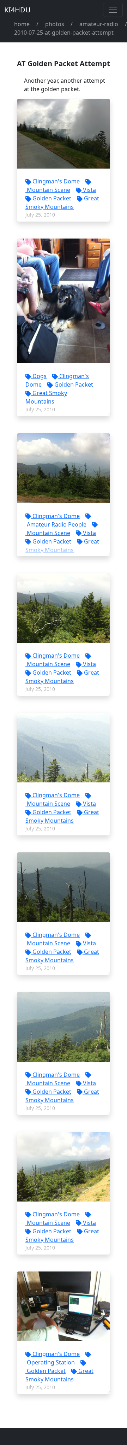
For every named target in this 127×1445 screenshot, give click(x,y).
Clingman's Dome (56, 181)
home (22, 24)
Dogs (39, 376)
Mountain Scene (48, 190)
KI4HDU (17, 9)
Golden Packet (51, 198)
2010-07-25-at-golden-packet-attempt (64, 32)
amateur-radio (98, 24)
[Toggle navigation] (113, 10)
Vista (89, 190)
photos (54, 24)
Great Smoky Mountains (62, 202)
